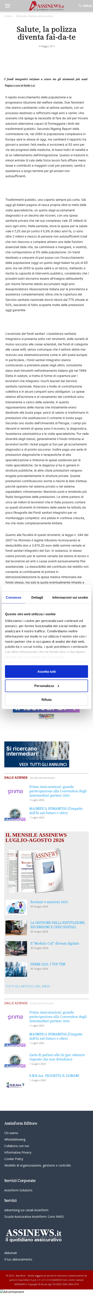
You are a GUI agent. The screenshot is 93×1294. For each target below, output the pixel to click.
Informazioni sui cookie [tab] (70, 597)
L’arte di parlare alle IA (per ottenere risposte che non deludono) (57, 1057)
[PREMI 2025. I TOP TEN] (16, 969)
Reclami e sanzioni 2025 (49, 902)
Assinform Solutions (18, 1190)
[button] (7, 6)
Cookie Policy (13, 1159)
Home (8, 16)
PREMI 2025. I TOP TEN (47, 964)
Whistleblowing (14, 1139)
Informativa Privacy (17, 1152)
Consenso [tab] (13, 597)
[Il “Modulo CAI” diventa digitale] (16, 948)
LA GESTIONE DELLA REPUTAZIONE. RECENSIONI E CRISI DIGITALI (57, 924)
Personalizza (44, 685)
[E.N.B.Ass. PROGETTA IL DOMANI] (15, 1080)
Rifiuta (46, 699)
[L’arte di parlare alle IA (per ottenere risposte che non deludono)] (15, 1060)
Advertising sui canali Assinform (26, 1210)
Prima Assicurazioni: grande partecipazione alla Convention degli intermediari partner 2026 (58, 790)
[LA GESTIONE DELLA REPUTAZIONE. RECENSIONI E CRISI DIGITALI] (16, 927)
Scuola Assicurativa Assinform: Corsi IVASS (34, 1216)
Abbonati (10, 1253)
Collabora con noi (16, 1146)
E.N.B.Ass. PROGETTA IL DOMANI (54, 1075)
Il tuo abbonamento (18, 1259)
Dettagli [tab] (37, 597)
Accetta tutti (46, 671)
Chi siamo (11, 1133)
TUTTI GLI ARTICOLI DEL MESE (27, 986)
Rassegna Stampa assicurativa (34, 16)
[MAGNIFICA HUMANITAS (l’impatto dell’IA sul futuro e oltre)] (15, 813)
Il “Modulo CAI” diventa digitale (54, 943)
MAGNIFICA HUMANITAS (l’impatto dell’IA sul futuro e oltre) (56, 810)
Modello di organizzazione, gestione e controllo (37, 1165)
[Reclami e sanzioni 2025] (16, 907)
